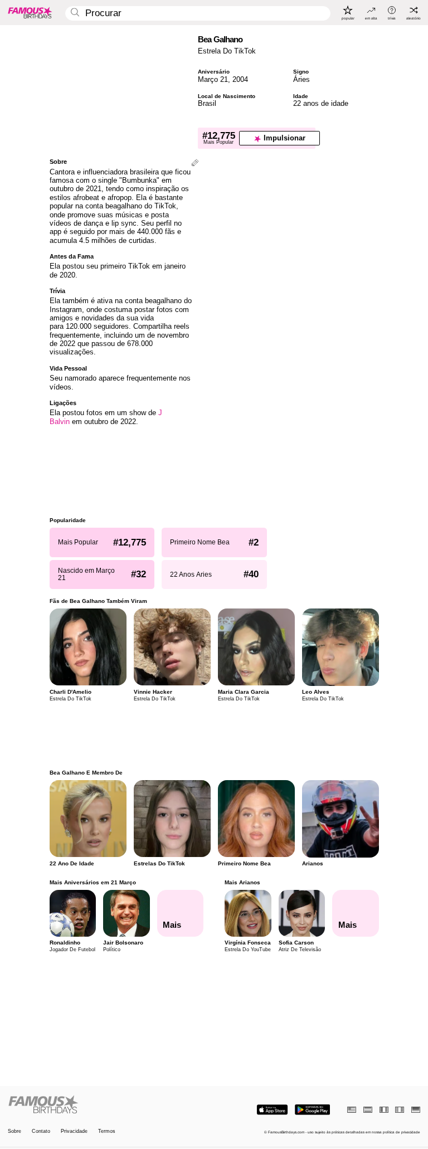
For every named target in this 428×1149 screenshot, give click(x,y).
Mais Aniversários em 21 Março (93, 882)
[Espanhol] (367, 1110)
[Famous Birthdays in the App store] (272, 1109)
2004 (240, 79)
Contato (41, 1131)
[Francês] (384, 1110)
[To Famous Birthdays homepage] (30, 12)
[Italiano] (399, 1110)
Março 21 (213, 79)
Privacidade (74, 1131)
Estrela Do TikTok (227, 51)
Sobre (14, 1131)
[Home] (109, 1105)
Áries (301, 79)
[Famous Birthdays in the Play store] (312, 1109)
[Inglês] (351, 1110)
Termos (106, 1131)
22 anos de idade (320, 103)
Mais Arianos (242, 882)
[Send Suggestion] (195, 163)
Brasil (207, 103)
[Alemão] (415, 1110)
